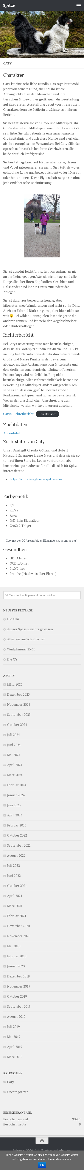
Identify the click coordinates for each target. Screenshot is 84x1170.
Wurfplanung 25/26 (21, 649)
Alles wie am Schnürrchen (26, 639)
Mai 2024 (13, 755)
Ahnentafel (11, 433)
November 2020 (18, 936)
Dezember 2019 (18, 976)
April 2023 (14, 815)
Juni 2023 (14, 805)
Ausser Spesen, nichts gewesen (30, 629)
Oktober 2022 (17, 835)
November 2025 (18, 704)
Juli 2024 (13, 734)
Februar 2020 (16, 956)
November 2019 (18, 986)
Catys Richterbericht (18, 414)
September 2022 (19, 845)
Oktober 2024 (17, 724)
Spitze (9, 5)
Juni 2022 (14, 875)
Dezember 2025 (18, 694)
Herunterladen (47, 414)
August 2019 (16, 1016)
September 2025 (19, 714)
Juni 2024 (14, 745)
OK (42, 1165)
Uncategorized (17, 1092)
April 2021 (14, 896)
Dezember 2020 (18, 926)
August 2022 (16, 855)
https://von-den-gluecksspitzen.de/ (36, 479)
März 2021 (14, 906)
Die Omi (13, 619)
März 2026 (14, 684)
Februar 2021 (16, 916)
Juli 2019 (13, 1026)
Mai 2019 (13, 1036)
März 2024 (14, 775)
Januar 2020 (16, 966)
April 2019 (14, 1046)
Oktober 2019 (17, 996)
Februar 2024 (16, 785)
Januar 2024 (16, 795)
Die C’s (12, 659)
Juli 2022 (13, 865)
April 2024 (14, 765)
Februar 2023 (16, 825)
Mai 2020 (13, 946)
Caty (10, 1082)
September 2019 (19, 1006)
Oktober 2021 (17, 885)
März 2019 (14, 1057)
